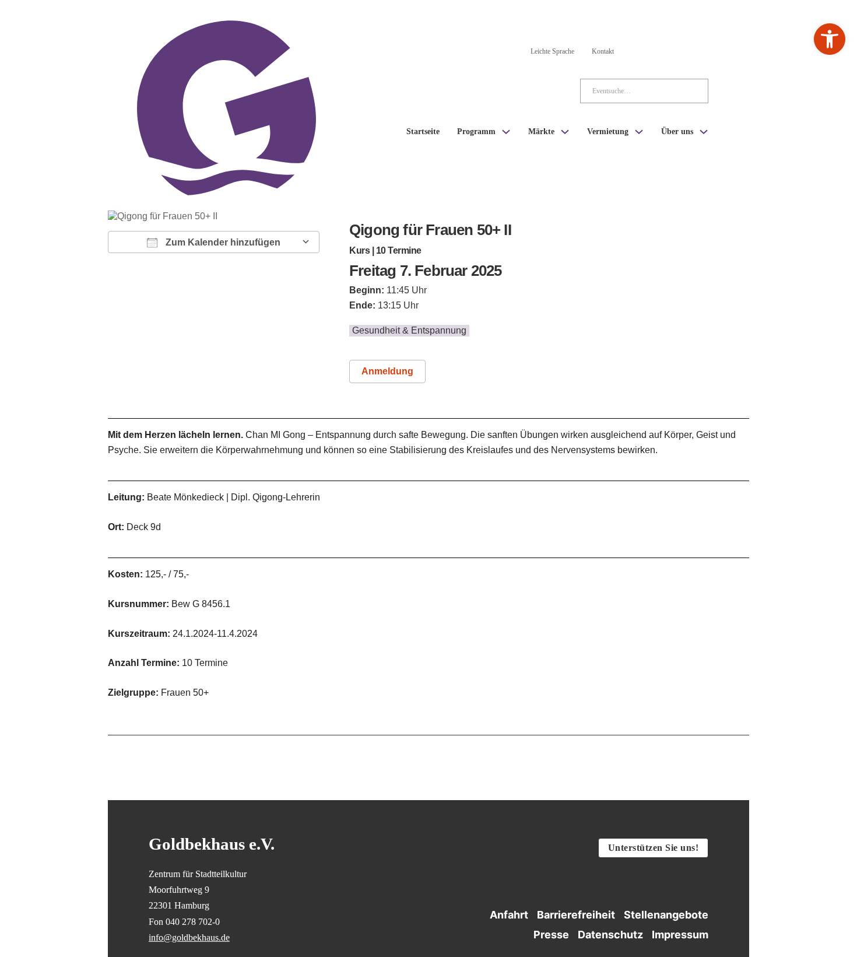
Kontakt (603, 51)
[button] (829, 39)
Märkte (541, 131)
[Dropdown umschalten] (506, 131)
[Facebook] (670, 49)
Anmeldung (387, 371)
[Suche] (690, 91)
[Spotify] (701, 49)
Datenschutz (610, 934)
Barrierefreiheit (576, 915)
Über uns (677, 131)
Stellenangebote (666, 915)
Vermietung (607, 131)
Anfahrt (509, 915)
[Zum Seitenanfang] (773, 887)
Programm (476, 131)
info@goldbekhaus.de (189, 937)
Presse (551, 934)
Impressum (680, 934)
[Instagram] (638, 49)
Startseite (423, 131)
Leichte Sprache (552, 51)
